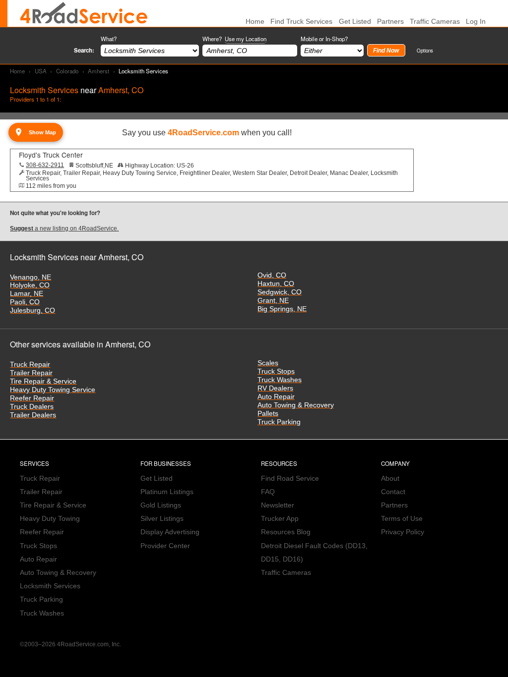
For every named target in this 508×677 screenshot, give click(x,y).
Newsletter (277, 505)
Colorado (67, 71)
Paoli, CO (25, 302)
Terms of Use (402, 518)
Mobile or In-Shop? (324, 39)
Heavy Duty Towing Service (52, 390)
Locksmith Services (50, 586)
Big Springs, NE (282, 309)
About (390, 478)
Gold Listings (160, 505)
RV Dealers (275, 388)
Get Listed (355, 21)
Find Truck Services (301, 21)
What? (109, 39)
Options (425, 50)
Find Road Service (290, 478)
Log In (476, 21)
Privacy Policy (402, 532)
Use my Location (245, 39)
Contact (393, 492)
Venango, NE (30, 277)
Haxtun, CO (275, 283)
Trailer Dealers (33, 415)
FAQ (268, 492)
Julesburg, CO (32, 310)
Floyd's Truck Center (51, 155)
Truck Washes (279, 380)
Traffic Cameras (435, 21)
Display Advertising (169, 532)
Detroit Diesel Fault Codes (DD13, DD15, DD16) (314, 552)
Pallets (267, 413)
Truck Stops (276, 371)
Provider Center (165, 546)
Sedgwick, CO (279, 292)
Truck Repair (30, 364)
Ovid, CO (271, 275)
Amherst (98, 71)
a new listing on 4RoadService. (64, 228)
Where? (234, 39)
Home (17, 71)
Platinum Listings (166, 492)
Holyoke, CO (30, 285)
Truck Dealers (32, 406)
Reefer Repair (32, 398)
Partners (390, 21)
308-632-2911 (45, 165)
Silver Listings (162, 518)
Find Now (386, 51)
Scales (267, 363)
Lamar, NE (26, 293)
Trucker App (280, 518)
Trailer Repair (31, 373)
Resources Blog (286, 532)
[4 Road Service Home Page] (83, 13)
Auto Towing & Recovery (295, 405)
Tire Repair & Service (43, 381)
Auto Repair (276, 396)
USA (41, 71)
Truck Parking (279, 422)
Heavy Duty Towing (50, 518)
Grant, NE (273, 300)
